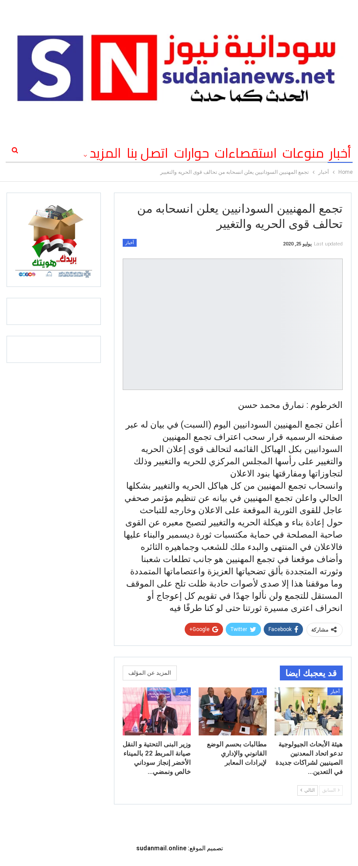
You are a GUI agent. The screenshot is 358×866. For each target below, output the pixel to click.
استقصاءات (246, 152)
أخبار (340, 152)
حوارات (191, 152)
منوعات (303, 152)
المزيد (105, 152)
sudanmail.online (161, 848)
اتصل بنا (147, 152)
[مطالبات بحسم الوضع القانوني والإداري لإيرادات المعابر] (233, 711)
